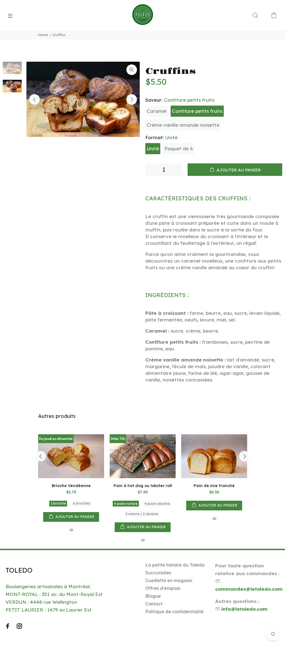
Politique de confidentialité (174, 611)
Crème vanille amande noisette (183, 125)
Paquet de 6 (178, 148)
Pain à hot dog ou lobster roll (143, 485)
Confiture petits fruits (197, 111)
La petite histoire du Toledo (175, 565)
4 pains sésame (157, 504)
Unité (153, 148)
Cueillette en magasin (168, 580)
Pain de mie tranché (214, 485)
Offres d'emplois (162, 588)
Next (131, 99)
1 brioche (58, 503)
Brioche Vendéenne (71, 485)
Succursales (158, 572)
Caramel (156, 111)
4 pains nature (125, 504)
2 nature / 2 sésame (142, 514)
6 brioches (81, 503)
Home (43, 35)
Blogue (153, 596)
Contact (154, 604)
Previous (34, 99)
